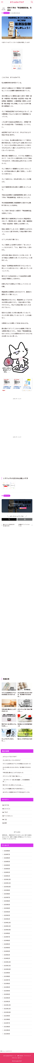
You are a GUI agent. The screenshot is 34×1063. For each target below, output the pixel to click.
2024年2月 (7, 955)
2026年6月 (7, 858)
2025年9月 (7, 890)
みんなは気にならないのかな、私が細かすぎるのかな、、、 (17, 768)
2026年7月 (7, 854)
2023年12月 (7, 962)
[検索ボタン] (32, 2)
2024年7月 (7, 937)
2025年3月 (7, 912)
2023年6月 (7, 983)
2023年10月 (7, 969)
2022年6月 (7, 1026)
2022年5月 (7, 1030)
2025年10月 (7, 886)
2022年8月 (7, 1019)
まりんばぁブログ (17, 2)
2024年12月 (7, 922)
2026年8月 (7, 851)
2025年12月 (7, 879)
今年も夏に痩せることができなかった (13, 772)
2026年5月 (7, 861)
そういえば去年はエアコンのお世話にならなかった (17, 763)
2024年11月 (7, 926)
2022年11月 (7, 1008)
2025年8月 (7, 894)
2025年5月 (7, 904)
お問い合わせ (20, 1055)
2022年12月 (7, 1005)
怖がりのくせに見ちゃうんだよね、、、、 (13, 785)
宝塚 (5, 823)
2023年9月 (7, 973)
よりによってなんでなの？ (10, 756)
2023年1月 (7, 1001)
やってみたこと (8, 816)
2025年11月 (7, 883)
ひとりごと (6, 13)
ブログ (6, 812)
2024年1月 (7, 958)
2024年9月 (7, 933)
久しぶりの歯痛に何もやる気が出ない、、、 (14, 788)
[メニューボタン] (2, 2)
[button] (9, 519)
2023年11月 (7, 965)
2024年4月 (7, 947)
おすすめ (6, 805)
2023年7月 (7, 980)
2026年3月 (7, 869)
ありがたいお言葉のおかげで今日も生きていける (16, 792)
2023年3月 (7, 994)
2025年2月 (7, 915)
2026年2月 (7, 872)
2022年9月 (7, 1016)
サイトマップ (27, 1055)
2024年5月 (7, 944)
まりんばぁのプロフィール (9, 1055)
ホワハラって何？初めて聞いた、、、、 (13, 776)
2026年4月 (7, 865)
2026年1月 (7, 876)
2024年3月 (7, 951)
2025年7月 (7, 897)
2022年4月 (7, 1034)
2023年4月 (7, 991)
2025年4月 (7, 908)
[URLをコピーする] (24, 519)
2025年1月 (7, 919)
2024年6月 (7, 940)
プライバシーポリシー (17, 1058)
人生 (5, 819)
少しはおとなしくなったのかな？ (12, 760)
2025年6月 (7, 901)
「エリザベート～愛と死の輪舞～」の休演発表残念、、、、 (16, 780)
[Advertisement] (17, 416)
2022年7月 (7, 1023)
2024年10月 (7, 930)
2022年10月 (7, 1012)
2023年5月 (7, 987)
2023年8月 (7, 976)
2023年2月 (7, 998)
